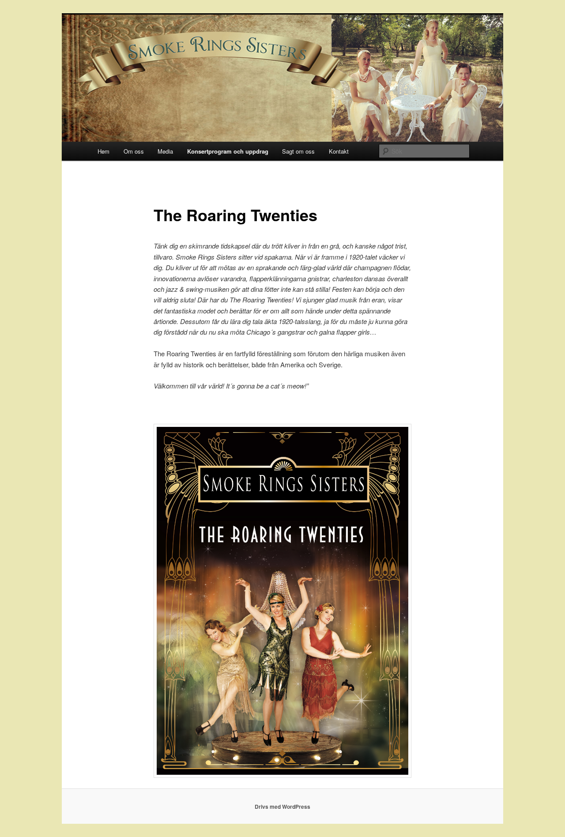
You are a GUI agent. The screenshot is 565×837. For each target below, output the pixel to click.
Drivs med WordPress (282, 807)
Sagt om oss (298, 151)
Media (165, 151)
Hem (103, 151)
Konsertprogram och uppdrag (227, 151)
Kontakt (339, 151)
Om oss (134, 151)
